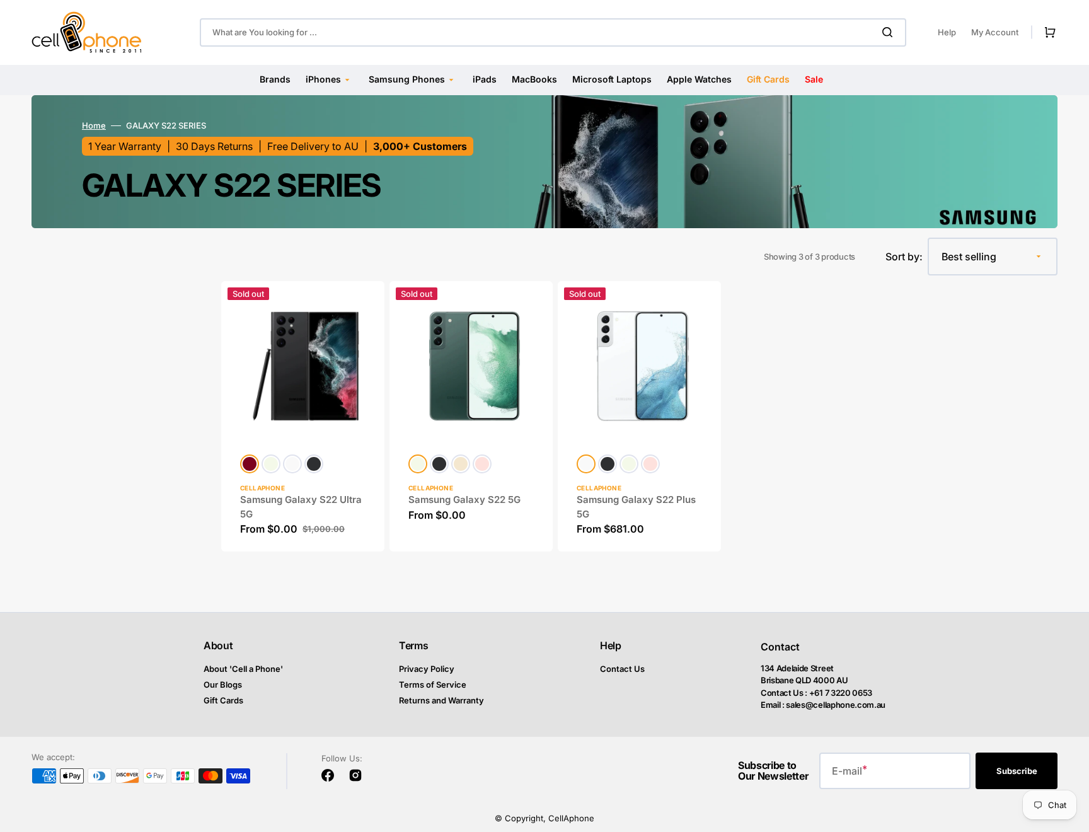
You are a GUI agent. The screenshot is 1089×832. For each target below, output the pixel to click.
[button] (1047, 32)
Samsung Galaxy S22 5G (464, 500)
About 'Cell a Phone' (243, 669)
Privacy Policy (426, 669)
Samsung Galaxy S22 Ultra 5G (301, 507)
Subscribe (1016, 771)
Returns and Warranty (441, 700)
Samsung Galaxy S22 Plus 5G (636, 507)
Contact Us (622, 669)
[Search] (889, 32)
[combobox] (553, 32)
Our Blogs (223, 684)
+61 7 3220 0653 (840, 693)
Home (94, 125)
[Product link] (302, 416)
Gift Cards (223, 700)
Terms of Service (432, 684)
